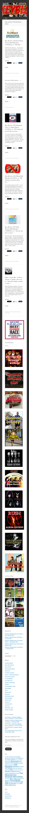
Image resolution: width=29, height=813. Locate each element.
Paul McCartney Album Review (14, 775)
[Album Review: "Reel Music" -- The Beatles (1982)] (9, 622)
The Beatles (16, 781)
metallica (13, 771)
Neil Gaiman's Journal (9, 696)
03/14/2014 (7, 107)
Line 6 (6, 690)
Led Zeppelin (15, 769)
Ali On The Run (8, 666)
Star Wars (11, 781)
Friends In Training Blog (10, 682)
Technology (7, 312)
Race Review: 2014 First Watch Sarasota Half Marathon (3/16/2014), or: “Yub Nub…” (14, 43)
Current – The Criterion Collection (12, 674)
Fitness (11, 73)
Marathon (8, 771)
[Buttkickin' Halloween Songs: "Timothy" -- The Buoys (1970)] (19, 583)
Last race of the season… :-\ (13, 80)
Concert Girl (7, 670)
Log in (6, 792)
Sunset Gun (7, 702)
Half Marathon (11, 765)
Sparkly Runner (8, 700)
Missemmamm (8, 692)
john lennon (19, 768)
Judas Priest (7, 769)
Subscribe (8, 749)
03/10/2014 (7, 158)
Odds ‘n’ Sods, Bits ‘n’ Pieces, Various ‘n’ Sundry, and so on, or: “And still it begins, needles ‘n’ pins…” (14, 280)
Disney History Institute (10, 676)
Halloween (16, 766)
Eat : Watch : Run (8, 680)
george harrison (11, 764)
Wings (14, 785)
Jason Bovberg (8, 688)
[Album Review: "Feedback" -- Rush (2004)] (19, 593)
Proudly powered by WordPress (11, 805)
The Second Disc (8, 703)
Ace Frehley (11, 758)
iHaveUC (7, 684)
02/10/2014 (7, 209)
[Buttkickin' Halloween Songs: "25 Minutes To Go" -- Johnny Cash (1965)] (9, 583)
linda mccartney (20, 769)
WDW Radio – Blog (9, 707)
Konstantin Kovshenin (14, 806)
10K (7, 756)
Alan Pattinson (8, 717)
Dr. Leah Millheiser (9, 678)
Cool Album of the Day (9, 672)
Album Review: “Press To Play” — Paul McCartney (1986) (13, 731)
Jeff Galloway (9, 768)
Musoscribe (7, 694)
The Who (18, 783)
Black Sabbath (11, 759)
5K (5, 756)
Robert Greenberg (8, 698)
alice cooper (16, 758)
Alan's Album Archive (9, 665)
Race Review (16, 73)
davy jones (17, 759)
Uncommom (7, 705)
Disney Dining (7, 761)
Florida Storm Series (15, 763)
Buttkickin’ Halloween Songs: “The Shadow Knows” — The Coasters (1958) (14, 641)
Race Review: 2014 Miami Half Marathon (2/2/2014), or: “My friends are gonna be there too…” (14, 179)
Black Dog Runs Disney (10, 668)
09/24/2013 (7, 311)
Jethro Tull (15, 768)
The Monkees (12, 783)
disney (20, 759)
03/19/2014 (7, 73)
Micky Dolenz (17, 773)
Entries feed (7, 794)
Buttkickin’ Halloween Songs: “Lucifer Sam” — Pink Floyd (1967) (13, 717)
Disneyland (14, 761)
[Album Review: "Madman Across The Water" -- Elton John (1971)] (19, 622)
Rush (6, 781)
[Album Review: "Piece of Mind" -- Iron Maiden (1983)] (19, 612)
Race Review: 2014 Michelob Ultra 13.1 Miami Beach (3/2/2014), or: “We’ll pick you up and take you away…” (14, 128)
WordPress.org (8, 797)
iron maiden (21, 766)
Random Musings (17, 311)
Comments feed (8, 796)
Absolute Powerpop (9, 663)
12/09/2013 (7, 261)
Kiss (11, 769)
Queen (11, 778)
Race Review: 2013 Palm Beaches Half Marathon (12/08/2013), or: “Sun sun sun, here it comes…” (14, 230)
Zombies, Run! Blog (9, 709)
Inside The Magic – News (10, 686)
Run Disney (15, 779)
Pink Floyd (7, 778)
